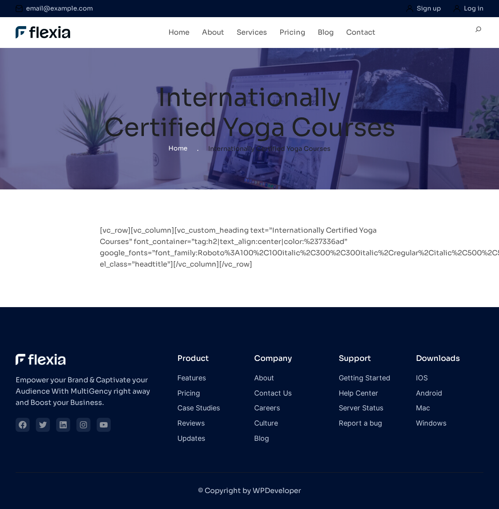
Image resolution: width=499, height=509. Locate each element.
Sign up (429, 8)
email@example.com (59, 8)
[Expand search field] (478, 33)
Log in (473, 8)
